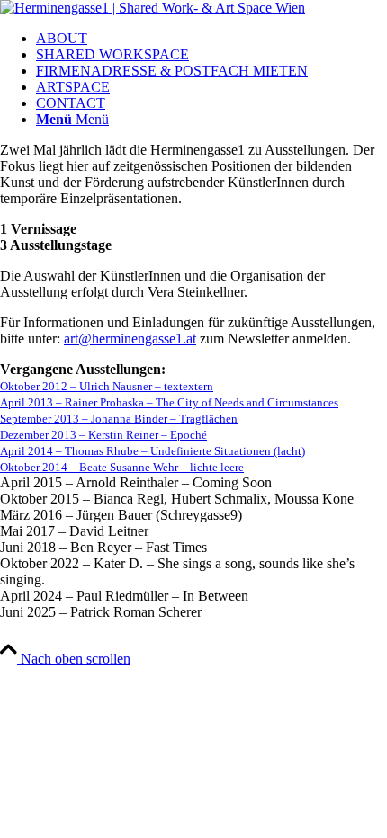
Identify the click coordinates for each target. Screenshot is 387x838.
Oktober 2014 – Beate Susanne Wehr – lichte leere (122, 467)
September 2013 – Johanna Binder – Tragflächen (119, 418)
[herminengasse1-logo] (152, 7)
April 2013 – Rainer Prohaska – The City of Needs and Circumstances (169, 402)
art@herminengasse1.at (130, 338)
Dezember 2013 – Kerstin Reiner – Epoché (103, 434)
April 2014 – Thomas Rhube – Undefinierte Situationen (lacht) (152, 451)
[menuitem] (211, 39)
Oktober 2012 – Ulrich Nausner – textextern (106, 386)
